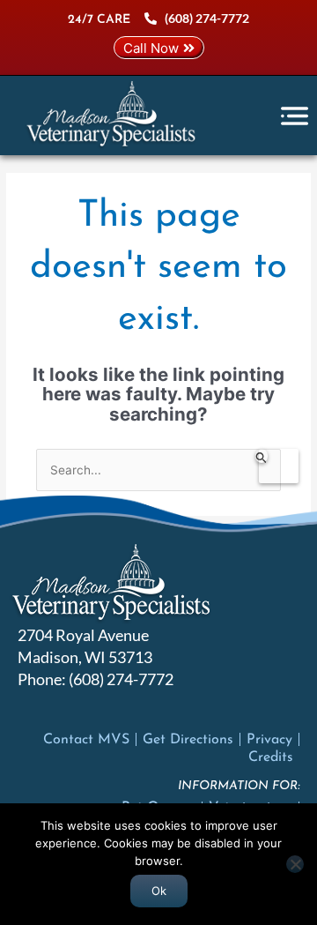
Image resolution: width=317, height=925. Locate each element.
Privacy (269, 740)
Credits (270, 757)
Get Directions (188, 740)
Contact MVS (86, 740)
